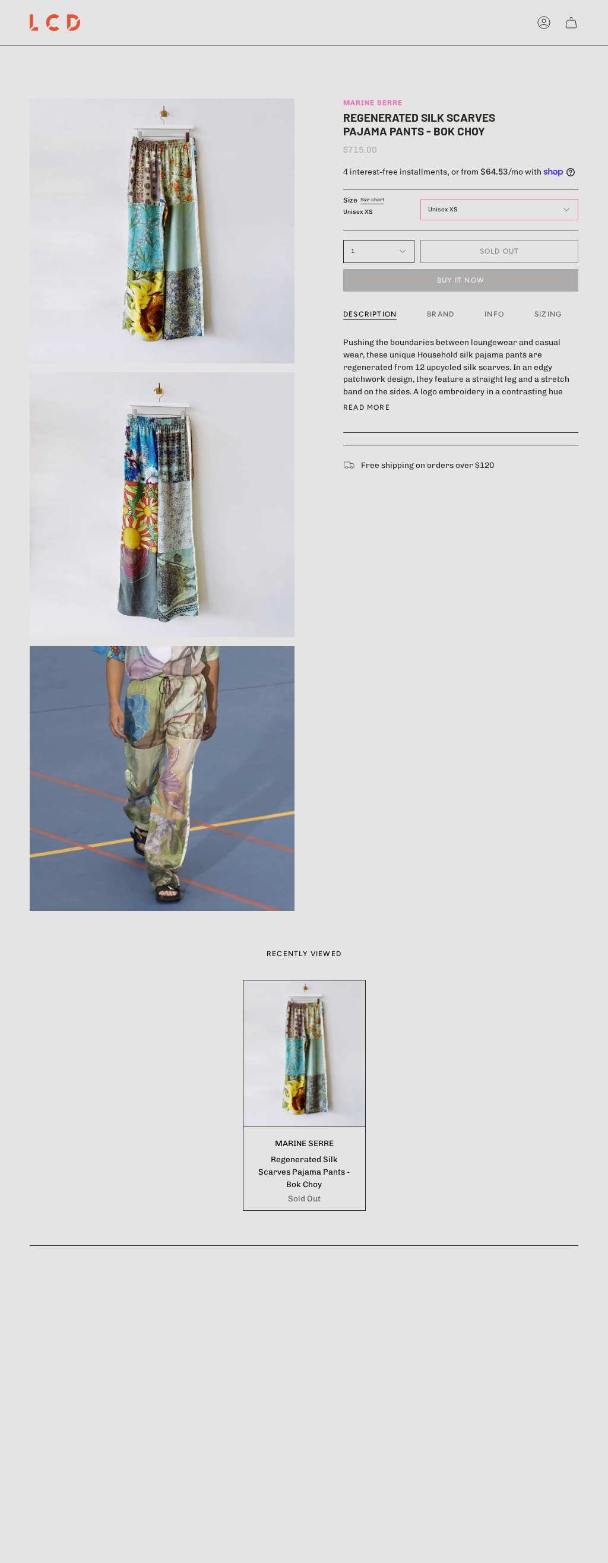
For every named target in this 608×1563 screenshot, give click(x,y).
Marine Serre (373, 103)
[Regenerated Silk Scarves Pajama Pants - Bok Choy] (304, 1053)
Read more (366, 407)
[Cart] (571, 22)
